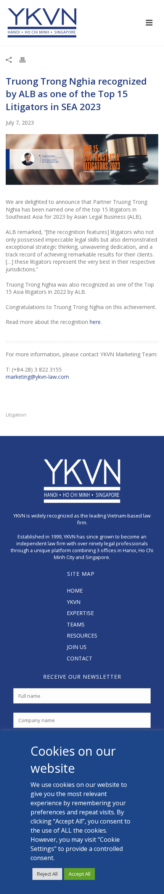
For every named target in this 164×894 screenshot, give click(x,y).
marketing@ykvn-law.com (37, 376)
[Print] (26, 59)
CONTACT (79, 658)
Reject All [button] (47, 873)
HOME (75, 590)
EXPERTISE (80, 613)
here (95, 321)
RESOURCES (82, 635)
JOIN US (77, 646)
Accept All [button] (79, 873)
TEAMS (76, 624)
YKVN (73, 602)
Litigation (16, 414)
